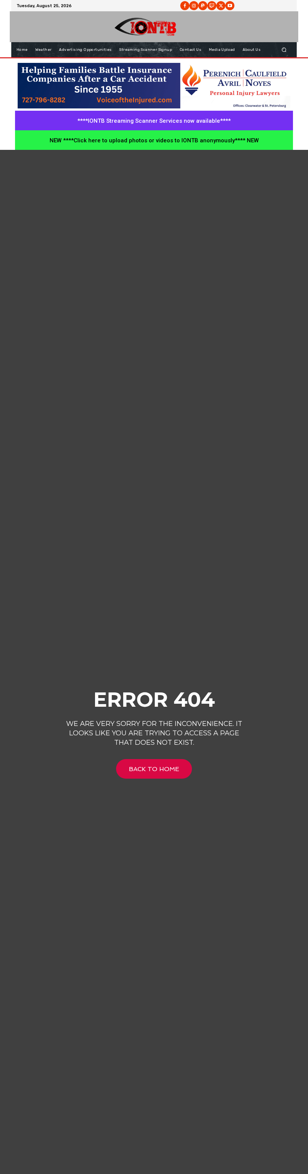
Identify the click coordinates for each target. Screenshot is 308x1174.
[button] (284, 50)
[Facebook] (184, 5)
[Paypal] (202, 5)
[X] (220, 5)
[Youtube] (229, 5)
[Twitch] (211, 5)
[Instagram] (193, 5)
